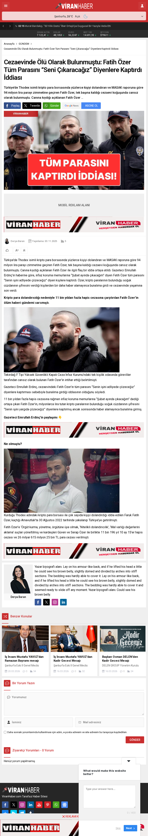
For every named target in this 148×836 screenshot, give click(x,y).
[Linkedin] (30, 804)
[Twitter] (13, 804)
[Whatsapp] (56, 804)
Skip (118, 828)
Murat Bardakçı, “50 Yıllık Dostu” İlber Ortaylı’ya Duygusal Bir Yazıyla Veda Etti (64, 26)
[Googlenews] (64, 804)
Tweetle (35, 105)
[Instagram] (22, 804)
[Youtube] (39, 804)
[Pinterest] (47, 804)
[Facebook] (5, 804)
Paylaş (15, 105)
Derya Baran (17, 241)
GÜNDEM (24, 43)
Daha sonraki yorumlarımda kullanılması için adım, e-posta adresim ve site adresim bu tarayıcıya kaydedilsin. (67, 732)
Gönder (54, 105)
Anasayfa (9, 43)
